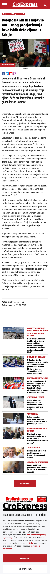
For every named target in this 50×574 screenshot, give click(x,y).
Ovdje (30, 543)
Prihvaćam (25, 558)
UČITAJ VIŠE (25, 484)
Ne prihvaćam (25, 569)
